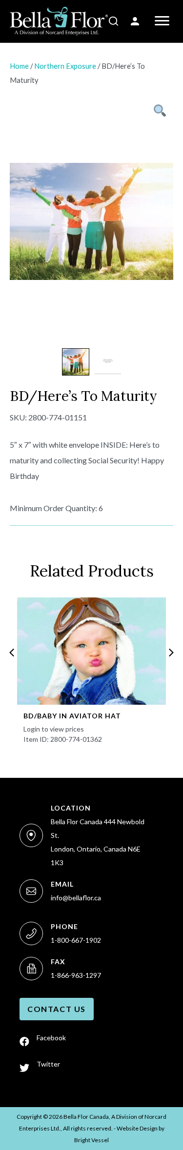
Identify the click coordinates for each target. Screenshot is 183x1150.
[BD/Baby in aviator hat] (91, 651)
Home (19, 65)
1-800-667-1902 (76, 940)
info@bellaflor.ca (76, 897)
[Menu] (162, 21)
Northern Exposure (65, 65)
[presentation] (11, 652)
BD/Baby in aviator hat (72, 716)
